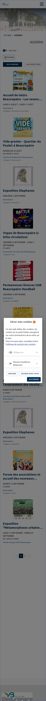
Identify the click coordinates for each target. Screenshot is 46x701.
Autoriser (34, 379)
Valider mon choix (30, 374)
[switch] (8, 363)
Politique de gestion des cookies (21, 344)
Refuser (12, 374)
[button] (23, 352)
